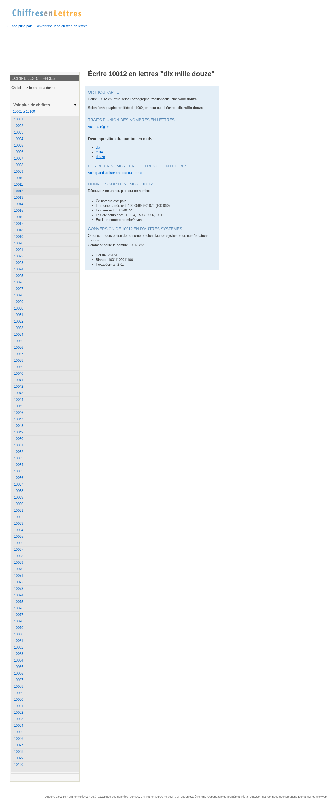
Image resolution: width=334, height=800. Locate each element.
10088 (18, 686)
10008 (18, 165)
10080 (18, 634)
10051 (18, 445)
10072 (18, 582)
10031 (18, 315)
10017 (18, 224)
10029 (18, 302)
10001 (18, 119)
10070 (18, 569)
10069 (18, 563)
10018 (18, 230)
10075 (18, 602)
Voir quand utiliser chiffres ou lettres (115, 173)
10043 (18, 393)
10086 (18, 673)
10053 (18, 458)
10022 (18, 256)
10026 (18, 282)
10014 (18, 204)
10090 (18, 699)
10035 (18, 341)
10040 (18, 373)
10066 (18, 543)
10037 (18, 354)
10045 (18, 406)
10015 (18, 211)
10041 (18, 380)
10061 (18, 510)
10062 (18, 517)
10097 (18, 745)
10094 (18, 726)
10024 (18, 269)
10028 (18, 295)
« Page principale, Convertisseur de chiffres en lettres (47, 26)
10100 (18, 765)
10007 (18, 158)
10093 (18, 719)
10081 (18, 641)
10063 (18, 523)
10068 (18, 556)
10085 (18, 667)
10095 (18, 732)
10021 (18, 250)
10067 (18, 549)
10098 (18, 752)
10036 (18, 347)
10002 (18, 126)
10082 (18, 647)
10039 (18, 367)
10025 (18, 276)
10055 (18, 471)
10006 (18, 152)
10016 (18, 217)
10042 (18, 387)
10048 (18, 426)
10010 (18, 178)
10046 (18, 413)
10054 (18, 465)
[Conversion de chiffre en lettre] (46, 13)
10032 (18, 321)
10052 (18, 452)
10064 (18, 530)
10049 (18, 432)
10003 (18, 132)
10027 (18, 289)
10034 (18, 334)
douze (100, 157)
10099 (18, 758)
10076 (18, 608)
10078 (18, 621)
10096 (18, 739)
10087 (18, 680)
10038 (18, 360)
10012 (18, 191)
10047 (18, 419)
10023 (18, 263)
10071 (18, 576)
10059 (18, 497)
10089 (18, 693)
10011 (18, 184)
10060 (18, 504)
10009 (18, 171)
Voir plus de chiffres (31, 104)
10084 (18, 660)
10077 (18, 615)
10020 (18, 243)
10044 (18, 400)
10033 (18, 328)
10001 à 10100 (24, 111)
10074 (18, 595)
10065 (18, 536)
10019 (18, 237)
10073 (18, 589)
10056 (18, 478)
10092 (18, 712)
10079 (18, 628)
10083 (18, 654)
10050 (18, 439)
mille (99, 152)
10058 (18, 491)
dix (98, 147)
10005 (18, 145)
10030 (18, 308)
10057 (18, 484)
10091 (18, 706)
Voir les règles (98, 127)
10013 (18, 197)
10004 (18, 139)
